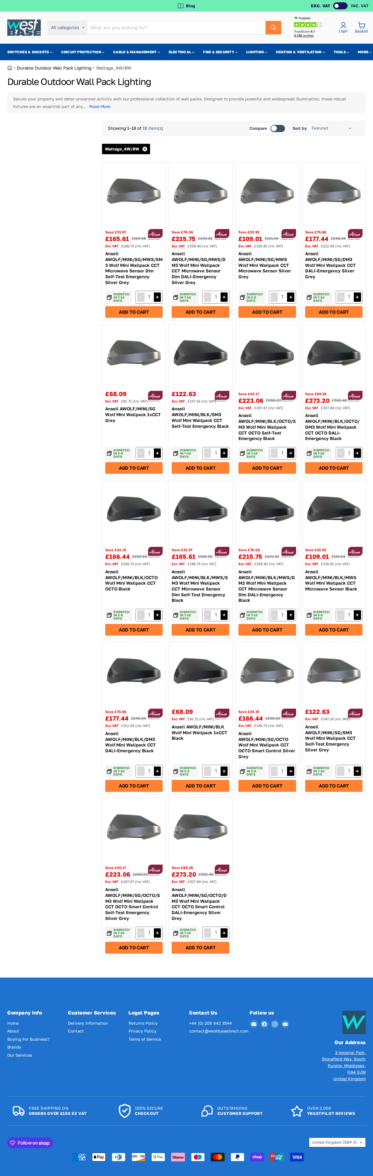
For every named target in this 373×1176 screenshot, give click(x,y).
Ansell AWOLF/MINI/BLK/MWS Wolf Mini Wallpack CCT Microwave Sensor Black (331, 580)
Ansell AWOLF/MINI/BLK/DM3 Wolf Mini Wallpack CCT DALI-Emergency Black (130, 742)
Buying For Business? (28, 1039)
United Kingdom (334, 1142)
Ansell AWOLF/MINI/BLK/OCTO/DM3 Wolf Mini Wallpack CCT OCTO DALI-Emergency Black (332, 427)
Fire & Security (219, 52)
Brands (14, 1046)
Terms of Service (145, 1039)
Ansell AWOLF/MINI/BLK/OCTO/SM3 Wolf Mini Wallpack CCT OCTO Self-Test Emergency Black (267, 427)
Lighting (255, 52)
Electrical (180, 52)
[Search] (273, 27)
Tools (340, 52)
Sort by (300, 128)
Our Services (19, 1055)
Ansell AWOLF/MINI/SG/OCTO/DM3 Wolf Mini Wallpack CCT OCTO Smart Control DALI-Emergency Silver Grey (199, 903)
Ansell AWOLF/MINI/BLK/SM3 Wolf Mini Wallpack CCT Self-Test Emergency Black (200, 417)
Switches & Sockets (28, 52)
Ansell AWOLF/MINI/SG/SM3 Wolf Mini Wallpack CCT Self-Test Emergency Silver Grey (330, 738)
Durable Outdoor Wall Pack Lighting (54, 67)
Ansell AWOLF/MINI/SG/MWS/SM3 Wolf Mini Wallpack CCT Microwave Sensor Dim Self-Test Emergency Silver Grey (134, 268)
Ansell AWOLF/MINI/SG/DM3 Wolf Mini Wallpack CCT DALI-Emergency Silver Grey (330, 265)
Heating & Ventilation (299, 52)
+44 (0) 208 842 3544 (210, 1023)
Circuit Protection (81, 52)
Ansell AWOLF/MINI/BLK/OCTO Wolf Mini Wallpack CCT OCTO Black (131, 580)
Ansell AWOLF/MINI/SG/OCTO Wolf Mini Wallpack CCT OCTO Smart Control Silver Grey (266, 745)
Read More (99, 106)
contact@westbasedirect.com (218, 1030)
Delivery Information (88, 1023)
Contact (76, 1030)
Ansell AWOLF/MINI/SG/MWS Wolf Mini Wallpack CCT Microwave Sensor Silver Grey (264, 265)
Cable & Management (135, 52)
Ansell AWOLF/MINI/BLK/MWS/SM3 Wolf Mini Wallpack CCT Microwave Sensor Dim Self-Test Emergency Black (200, 586)
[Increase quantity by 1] (157, 297)
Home (13, 1023)
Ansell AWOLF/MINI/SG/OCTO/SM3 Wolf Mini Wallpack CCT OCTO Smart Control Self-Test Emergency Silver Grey (132, 903)
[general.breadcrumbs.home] (12, 67)
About (13, 1030)
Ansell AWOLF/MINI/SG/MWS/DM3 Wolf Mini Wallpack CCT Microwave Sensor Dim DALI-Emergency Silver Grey (199, 268)
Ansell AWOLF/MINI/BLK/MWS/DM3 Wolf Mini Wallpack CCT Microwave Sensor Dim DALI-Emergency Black (266, 586)
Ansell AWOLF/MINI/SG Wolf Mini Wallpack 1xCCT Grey (133, 414)
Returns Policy (143, 1023)
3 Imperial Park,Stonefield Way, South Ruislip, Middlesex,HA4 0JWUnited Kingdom (344, 1065)
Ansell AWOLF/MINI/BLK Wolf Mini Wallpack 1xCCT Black (199, 732)
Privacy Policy (142, 1030)
